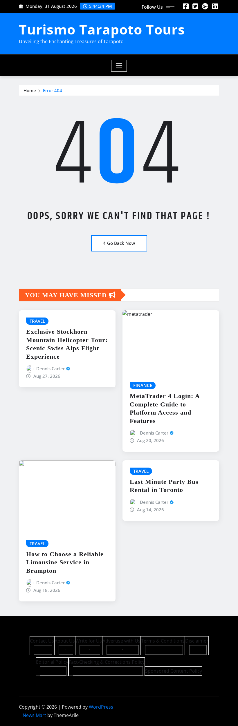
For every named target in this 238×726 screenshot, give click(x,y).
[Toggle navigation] (119, 66)
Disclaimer (196, 641)
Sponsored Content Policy (173, 671)
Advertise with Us (121, 641)
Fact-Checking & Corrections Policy (107, 662)
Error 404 (52, 90)
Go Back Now (121, 243)
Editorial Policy (52, 662)
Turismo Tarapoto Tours (102, 29)
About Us (65, 641)
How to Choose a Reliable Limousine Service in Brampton (65, 562)
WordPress (101, 707)
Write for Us (88, 641)
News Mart (34, 715)
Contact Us (42, 641)
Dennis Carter (50, 368)
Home (30, 90)
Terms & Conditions (163, 641)
